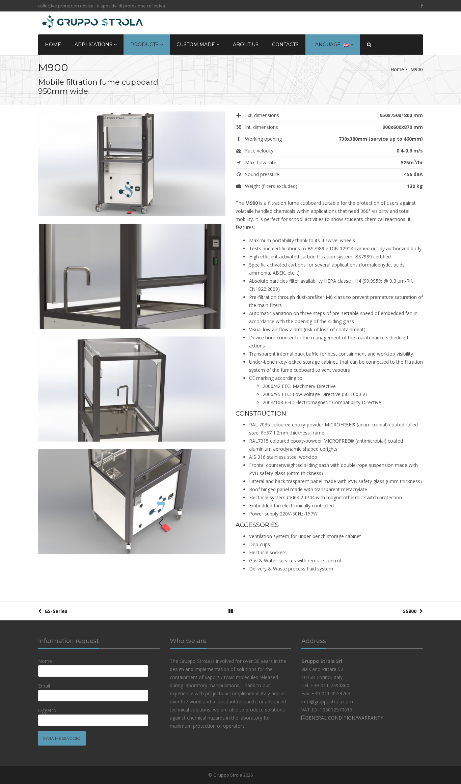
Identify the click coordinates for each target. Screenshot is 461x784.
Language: (327, 44)
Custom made (196, 44)
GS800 (410, 611)
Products (145, 44)
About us (246, 44)
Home (53, 44)
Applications (94, 44)
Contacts (285, 44)
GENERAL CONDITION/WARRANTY (344, 718)
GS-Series (55, 611)
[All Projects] (230, 611)
